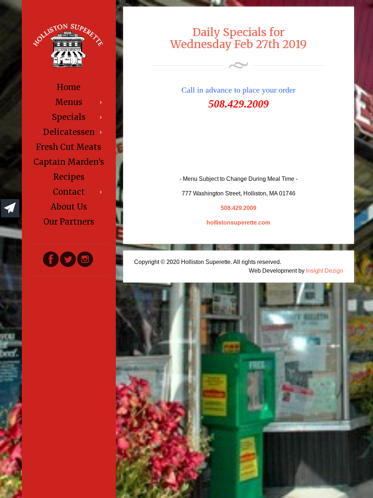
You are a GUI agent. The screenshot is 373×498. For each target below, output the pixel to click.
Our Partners (68, 222)
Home (69, 87)
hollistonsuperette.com (238, 222)
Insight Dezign (324, 271)
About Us (69, 207)
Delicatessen (69, 132)
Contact (69, 192)
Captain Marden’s (69, 162)
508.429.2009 (238, 208)
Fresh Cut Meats (68, 147)
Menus (68, 102)
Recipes (69, 177)
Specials (69, 117)
